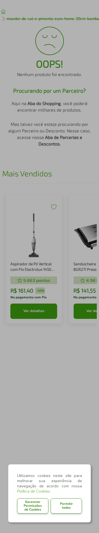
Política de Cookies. (34, 491)
